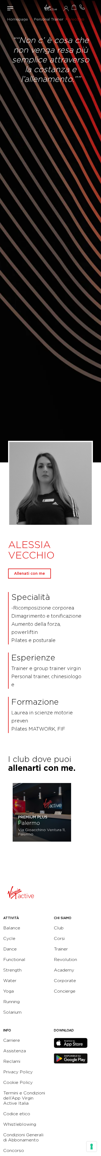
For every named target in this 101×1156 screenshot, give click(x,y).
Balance (11, 927)
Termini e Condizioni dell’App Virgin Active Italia (24, 1098)
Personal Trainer (48, 19)
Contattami (82, 7)
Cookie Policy (18, 1082)
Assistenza (14, 1050)
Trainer (61, 949)
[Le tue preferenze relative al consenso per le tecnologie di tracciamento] (91, 1146)
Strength (12, 970)
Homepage (17, 19)
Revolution (65, 959)
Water (9, 980)
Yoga (8, 991)
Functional (14, 959)
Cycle (9, 938)
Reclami (11, 1061)
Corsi (59, 938)
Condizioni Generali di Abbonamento (23, 1137)
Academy (64, 970)
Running (11, 1001)
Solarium (12, 1012)
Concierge (64, 991)
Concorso (13, 1150)
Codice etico (16, 1113)
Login (66, 8)
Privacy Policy (18, 1071)
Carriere (11, 1040)
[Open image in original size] (50, 8)
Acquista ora (74, 7)
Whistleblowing (19, 1124)
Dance (10, 949)
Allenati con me (29, 573)
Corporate (65, 980)
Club (59, 927)
